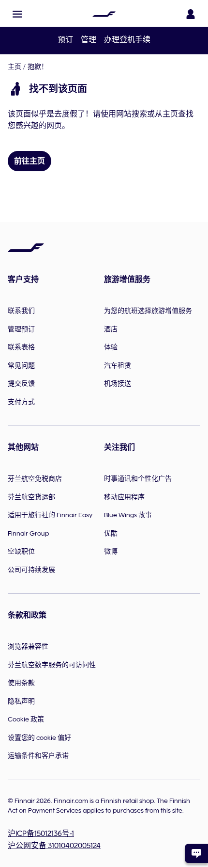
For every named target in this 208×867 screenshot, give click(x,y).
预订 (65, 39)
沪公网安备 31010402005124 (54, 845)
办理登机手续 (127, 39)
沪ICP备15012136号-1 (41, 833)
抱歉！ (38, 66)
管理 (88, 39)
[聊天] (196, 853)
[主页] (104, 14)
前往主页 (29, 161)
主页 (14, 66)
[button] (17, 14)
